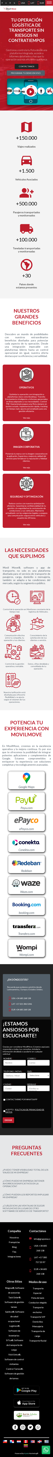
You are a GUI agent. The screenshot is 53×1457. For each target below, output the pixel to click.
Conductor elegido (38, 1302)
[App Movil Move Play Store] (26, 1394)
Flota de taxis (37, 1297)
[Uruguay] (46, 1441)
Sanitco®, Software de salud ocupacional (14, 1316)
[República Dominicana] (39, 1441)
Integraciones (14, 1256)
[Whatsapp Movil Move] (38, 1427)
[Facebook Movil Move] (15, 1427)
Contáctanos (26, 66)
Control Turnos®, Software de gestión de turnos (14, 1373)
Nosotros (14, 1237)
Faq (14, 1251)
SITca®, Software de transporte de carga (14, 1345)
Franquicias (14, 1242)
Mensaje (32, 1084)
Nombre (8, 1058)
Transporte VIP (37, 1316)
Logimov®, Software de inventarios (14, 1331)
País (30, 1071)
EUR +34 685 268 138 (42, 3)
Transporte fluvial (37, 1340)
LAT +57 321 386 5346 (32, 3)
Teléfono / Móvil (13, 1071)
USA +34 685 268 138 (23, 3)
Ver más (26, 418)
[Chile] (5, 1441)
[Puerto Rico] (32, 1441)
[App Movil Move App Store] (26, 1406)
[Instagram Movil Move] (23, 1427)
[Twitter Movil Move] (30, 1427)
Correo (32, 1058)
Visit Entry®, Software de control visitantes (14, 1359)
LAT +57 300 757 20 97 (40, 1259)
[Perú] (26, 1441)
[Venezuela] (26, 1446)
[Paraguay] (19, 1441)
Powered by (19, 1453)
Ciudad (7, 1084)
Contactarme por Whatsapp (21, 1099)
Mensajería (37, 1326)
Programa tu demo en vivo (26, 73)
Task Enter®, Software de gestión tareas (14, 1302)
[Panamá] (12, 1441)
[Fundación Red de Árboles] (26, 1419)
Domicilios (38, 1321)
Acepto (25, 1110)
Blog (14, 1247)
